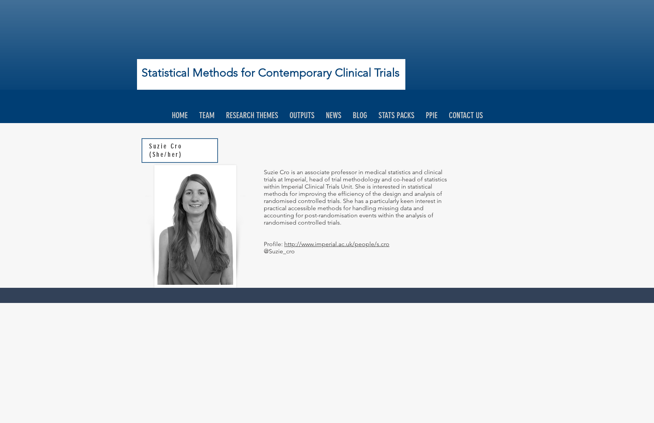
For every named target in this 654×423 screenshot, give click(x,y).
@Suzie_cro (280, 251)
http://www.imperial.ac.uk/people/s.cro (336, 244)
